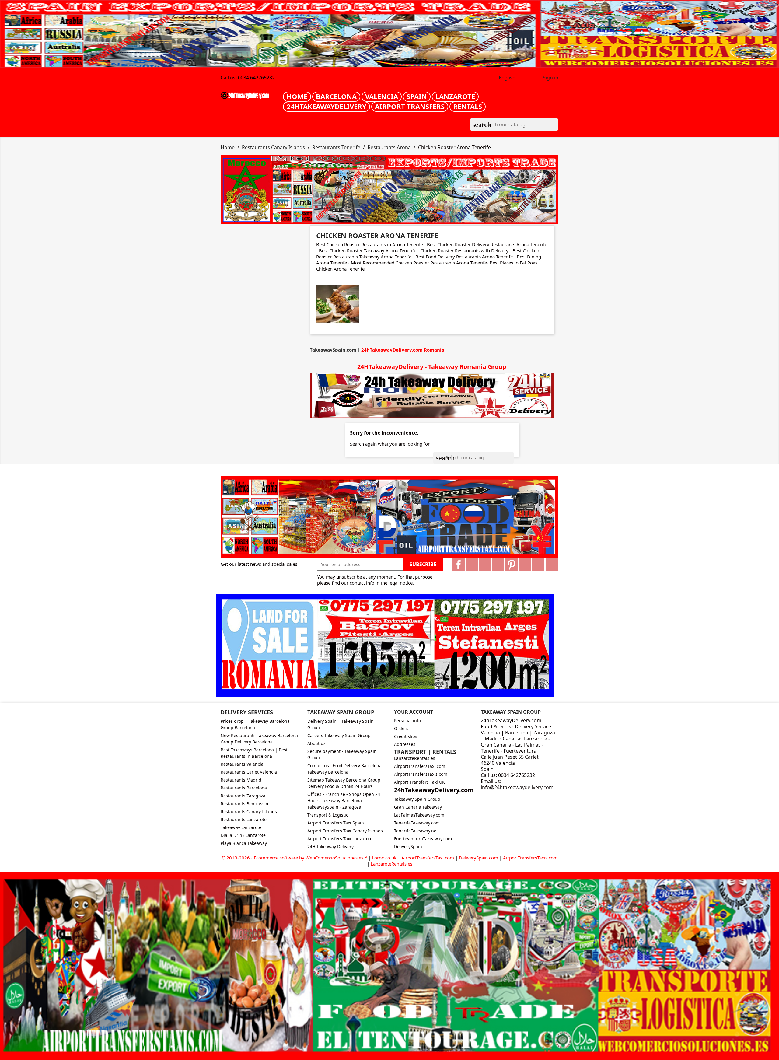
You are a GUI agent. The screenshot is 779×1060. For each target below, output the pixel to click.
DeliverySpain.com (478, 858)
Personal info (407, 720)
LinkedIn (552, 564)
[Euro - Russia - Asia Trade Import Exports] (389, 516)
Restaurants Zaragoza (243, 796)
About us (316, 743)
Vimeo (525, 564)
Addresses (404, 744)
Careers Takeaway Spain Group (339, 735)
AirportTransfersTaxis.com (420, 774)
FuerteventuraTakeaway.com (423, 838)
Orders (401, 728)
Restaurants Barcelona (244, 788)
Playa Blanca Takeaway (244, 843)
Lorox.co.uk (384, 858)
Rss (485, 564)
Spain (417, 96)
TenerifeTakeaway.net (416, 831)
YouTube (498, 564)
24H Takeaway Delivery (330, 846)
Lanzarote (455, 96)
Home (297, 96)
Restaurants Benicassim (245, 803)
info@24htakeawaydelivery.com (517, 787)
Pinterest (511, 564)
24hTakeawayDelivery (326, 106)
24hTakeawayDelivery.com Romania (402, 350)
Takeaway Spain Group (417, 799)
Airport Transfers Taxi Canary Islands (345, 831)
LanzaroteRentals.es (414, 758)
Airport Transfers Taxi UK (419, 782)
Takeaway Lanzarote (241, 827)
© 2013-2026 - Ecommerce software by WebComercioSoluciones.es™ (295, 858)
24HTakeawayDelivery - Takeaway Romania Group (431, 366)
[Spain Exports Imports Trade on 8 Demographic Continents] (389, 34)
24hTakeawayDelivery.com (434, 790)
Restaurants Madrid (241, 780)
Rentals (467, 106)
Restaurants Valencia (242, 764)
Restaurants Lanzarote (244, 819)
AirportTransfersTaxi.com (419, 766)
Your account (413, 711)
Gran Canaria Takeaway (418, 807)
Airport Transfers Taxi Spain (335, 823)
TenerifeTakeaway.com (417, 823)
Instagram (538, 564)
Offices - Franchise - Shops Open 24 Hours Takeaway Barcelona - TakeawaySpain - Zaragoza (343, 800)
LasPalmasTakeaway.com (419, 815)
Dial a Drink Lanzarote (243, 835)
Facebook (458, 564)
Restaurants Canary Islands (249, 811)
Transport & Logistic (327, 815)
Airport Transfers (410, 106)
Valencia (381, 96)
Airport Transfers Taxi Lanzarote (339, 838)
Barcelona (336, 96)
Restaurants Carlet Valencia (249, 772)
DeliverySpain (408, 846)
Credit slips (405, 736)
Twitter (472, 564)
